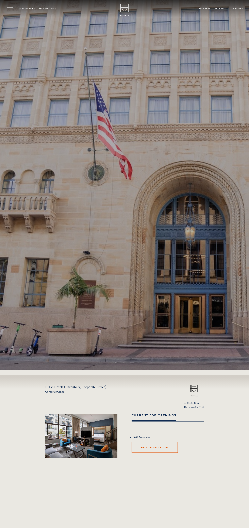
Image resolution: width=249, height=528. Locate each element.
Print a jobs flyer (154, 447)
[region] (10, 8)
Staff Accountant (142, 437)
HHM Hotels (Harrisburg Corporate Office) (70, 491)
